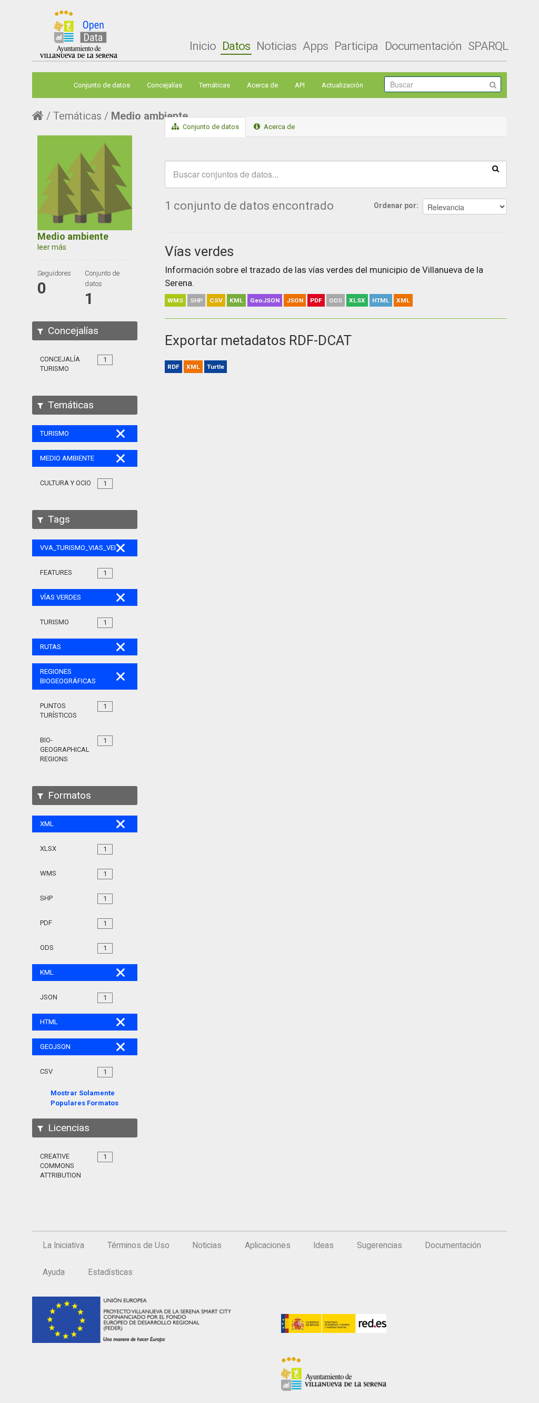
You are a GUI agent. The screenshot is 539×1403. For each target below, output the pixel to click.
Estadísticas (110, 1272)
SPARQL (488, 46)
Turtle (215, 366)
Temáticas (214, 85)
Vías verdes (199, 251)
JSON (294, 300)
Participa (356, 46)
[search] (495, 168)
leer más (51, 247)
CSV (216, 300)
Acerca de (262, 85)
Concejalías (164, 85)
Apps (315, 46)
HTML (381, 300)
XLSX (357, 300)
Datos (236, 46)
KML (236, 300)
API (300, 85)
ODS (335, 300)
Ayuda (54, 1272)
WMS (175, 300)
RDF (173, 366)
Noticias (276, 46)
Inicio (202, 46)
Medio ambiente (149, 116)
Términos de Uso (138, 1245)
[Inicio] (78, 34)
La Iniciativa (63, 1245)
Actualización (342, 85)
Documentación (423, 46)
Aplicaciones (268, 1245)
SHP (196, 300)
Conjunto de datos (102, 85)
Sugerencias (379, 1245)
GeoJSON (265, 300)
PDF (316, 300)
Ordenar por (395, 205)
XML (403, 300)
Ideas (323, 1245)
